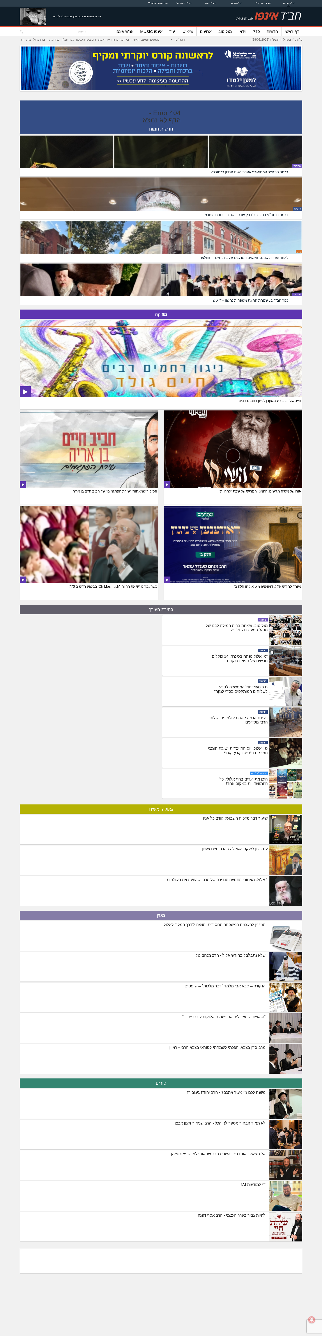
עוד (172, 31)
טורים (161, 1083)
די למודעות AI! (253, 1184)
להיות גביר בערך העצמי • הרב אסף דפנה (231, 1215)
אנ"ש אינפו (124, 31)
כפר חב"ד (68, 39)
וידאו (242, 31)
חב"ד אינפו (289, 3)
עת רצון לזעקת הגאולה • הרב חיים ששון (235, 849)
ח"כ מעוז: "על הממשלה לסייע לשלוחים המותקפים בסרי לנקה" (241, 720)
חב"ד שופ (210, 3)
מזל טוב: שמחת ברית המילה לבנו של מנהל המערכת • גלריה (237, 658)
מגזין (161, 915)
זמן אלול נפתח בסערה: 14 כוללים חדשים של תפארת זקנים (240, 689)
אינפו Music (151, 31)
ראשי (136, 39)
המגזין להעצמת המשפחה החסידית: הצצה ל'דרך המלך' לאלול (214, 924)
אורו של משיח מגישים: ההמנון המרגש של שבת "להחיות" (260, 491)
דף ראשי (292, 31)
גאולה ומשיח (161, 809)
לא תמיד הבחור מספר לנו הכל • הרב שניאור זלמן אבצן (220, 1123)
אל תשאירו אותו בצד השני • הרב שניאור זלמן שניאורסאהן (218, 1154)
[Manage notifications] (311, 1319)
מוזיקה (161, 314)
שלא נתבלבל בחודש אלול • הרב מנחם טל (230, 955)
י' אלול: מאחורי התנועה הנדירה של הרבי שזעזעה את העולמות (217, 880)
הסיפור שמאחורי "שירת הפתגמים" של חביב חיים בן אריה (115, 491)
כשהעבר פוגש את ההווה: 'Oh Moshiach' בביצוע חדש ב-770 (113, 586)
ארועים (206, 31)
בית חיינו (25, 39)
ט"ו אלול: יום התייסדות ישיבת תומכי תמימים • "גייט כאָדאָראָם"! (238, 781)
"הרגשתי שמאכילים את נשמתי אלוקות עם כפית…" (223, 1017)
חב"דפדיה (236, 3)
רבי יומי (125, 39)
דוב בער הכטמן (86, 39)
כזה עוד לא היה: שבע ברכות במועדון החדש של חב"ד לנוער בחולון (238, 627)
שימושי (187, 31)
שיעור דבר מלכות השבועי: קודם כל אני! (235, 818)
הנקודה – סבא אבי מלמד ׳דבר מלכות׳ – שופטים (225, 986)
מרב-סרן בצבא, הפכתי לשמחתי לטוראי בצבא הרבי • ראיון (217, 1047)
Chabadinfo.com (158, 3)
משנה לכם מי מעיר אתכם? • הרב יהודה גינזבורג (226, 1092)
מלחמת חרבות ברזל (46, 39)
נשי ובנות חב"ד (263, 3)
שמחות (297, 166)
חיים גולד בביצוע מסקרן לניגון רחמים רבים (270, 401)
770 (256, 31)
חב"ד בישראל (184, 3)
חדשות (272, 31)
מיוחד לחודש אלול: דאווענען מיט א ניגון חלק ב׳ (267, 586)
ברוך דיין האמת (108, 39)
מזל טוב (225, 31)
